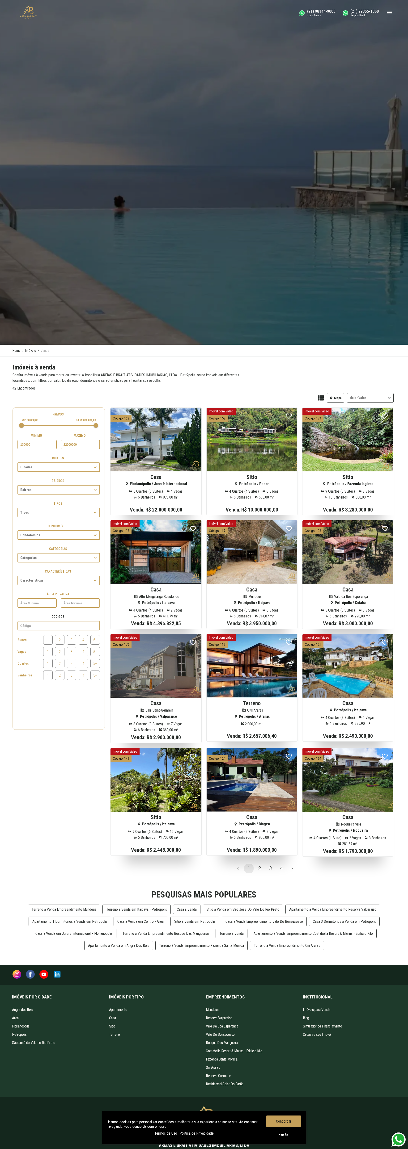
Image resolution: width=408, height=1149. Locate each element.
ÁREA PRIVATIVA (58, 594)
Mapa (338, 398)
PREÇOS (58, 414)
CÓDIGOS (57, 617)
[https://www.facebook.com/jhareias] (30, 975)
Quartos (23, 663)
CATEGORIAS (58, 549)
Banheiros (24, 675)
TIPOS (58, 503)
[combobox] (349, 398)
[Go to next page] (292, 868)
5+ (95, 640)
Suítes (22, 640)
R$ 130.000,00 (29, 420)
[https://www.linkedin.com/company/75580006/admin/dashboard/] (57, 975)
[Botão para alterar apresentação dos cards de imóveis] (321, 398)
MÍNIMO (36, 435)
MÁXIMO (80, 435)
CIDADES (58, 458)
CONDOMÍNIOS (58, 526)
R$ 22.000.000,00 (86, 420)
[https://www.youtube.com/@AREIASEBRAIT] (43, 975)
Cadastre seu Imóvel (317, 1034)
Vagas (21, 652)
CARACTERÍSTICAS (58, 571)
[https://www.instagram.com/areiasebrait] (17, 975)
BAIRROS (58, 481)
